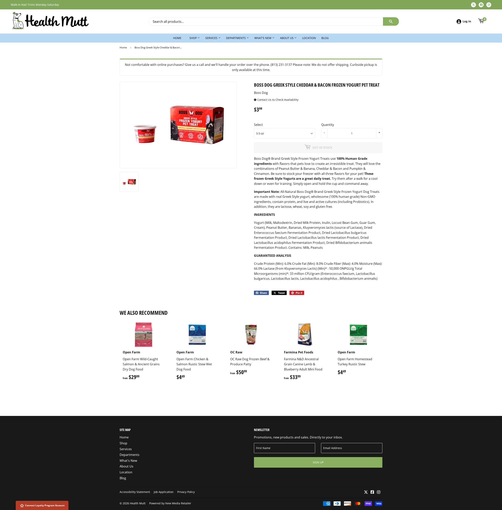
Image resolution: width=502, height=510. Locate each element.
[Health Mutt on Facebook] (372, 492)
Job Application (164, 492)
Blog (325, 38)
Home (177, 38)
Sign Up (318, 462)
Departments (236, 38)
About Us (287, 38)
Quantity (327, 125)
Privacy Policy (186, 492)
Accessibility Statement (135, 492)
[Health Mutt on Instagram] (378, 492)
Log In (467, 21)
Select (258, 125)
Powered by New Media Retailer (170, 503)
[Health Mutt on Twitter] (366, 492)
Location (309, 38)
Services (211, 38)
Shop (193, 38)
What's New (263, 38)
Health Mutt (138, 503)
